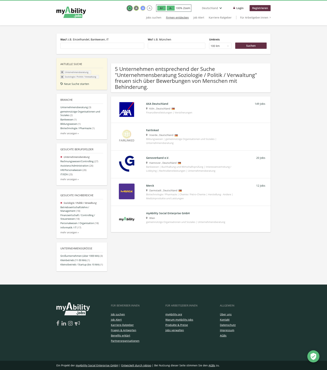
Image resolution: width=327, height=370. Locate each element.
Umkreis (214, 39)
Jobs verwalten (174, 330)
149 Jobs (260, 103)
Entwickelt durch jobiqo (136, 365)
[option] (129, 8)
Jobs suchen (153, 17)
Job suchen (118, 314)
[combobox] (102, 46)
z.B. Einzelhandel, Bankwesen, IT (84, 39)
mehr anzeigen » (69, 133)
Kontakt (225, 319)
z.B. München (159, 39)
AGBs (223, 335)
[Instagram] (71, 323)
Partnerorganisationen (125, 341)
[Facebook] (58, 323)
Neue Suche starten (76, 84)
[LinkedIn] (64, 323)
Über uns (226, 314)
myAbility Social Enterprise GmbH (97, 365)
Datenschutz (228, 325)
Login (240, 8)
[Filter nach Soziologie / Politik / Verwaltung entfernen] (62, 203)
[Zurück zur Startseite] (71, 12)
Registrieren (260, 8)
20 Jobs (260, 158)
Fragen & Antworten (123, 330)
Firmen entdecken (177, 17)
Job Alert (198, 17)
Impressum (227, 330)
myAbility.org (173, 314)
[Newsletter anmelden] (77, 323)
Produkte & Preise (176, 325)
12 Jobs (260, 185)
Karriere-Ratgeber (220, 17)
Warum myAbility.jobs (179, 319)
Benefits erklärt (120, 335)
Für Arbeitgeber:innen (254, 17)
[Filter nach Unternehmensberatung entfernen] (62, 157)
